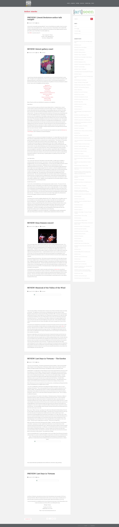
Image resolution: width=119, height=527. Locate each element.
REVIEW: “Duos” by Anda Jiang (80, 263)
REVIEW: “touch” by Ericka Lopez (80, 256)
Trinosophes (47, 89)
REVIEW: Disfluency (78, 207)
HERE (30, 32)
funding (77, 3)
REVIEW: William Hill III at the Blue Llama (82, 251)
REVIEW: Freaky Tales (78, 101)
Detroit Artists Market (47, 94)
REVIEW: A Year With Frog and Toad (81, 115)
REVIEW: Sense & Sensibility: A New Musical (83, 57)
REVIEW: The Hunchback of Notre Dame (82, 64)
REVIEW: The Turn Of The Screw (81, 92)
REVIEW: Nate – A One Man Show (81, 188)
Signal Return (47, 85)
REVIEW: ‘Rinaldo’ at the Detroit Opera (82, 143)
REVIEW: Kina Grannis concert (40, 223)
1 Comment (43, 52)
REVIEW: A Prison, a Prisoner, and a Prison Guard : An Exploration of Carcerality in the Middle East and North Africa (82, 172)
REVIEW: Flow (77, 133)
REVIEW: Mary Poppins (78, 153)
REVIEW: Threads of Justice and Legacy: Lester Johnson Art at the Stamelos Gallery (82, 270)
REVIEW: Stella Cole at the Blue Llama (81, 243)
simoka (38, 22)
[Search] (91, 19)
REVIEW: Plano (77, 258)
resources (82, 3)
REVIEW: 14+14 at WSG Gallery (80, 148)
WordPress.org (77, 33)
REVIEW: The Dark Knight (79, 66)
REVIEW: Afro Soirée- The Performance (82, 226)
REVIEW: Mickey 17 (78, 106)
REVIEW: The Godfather (79, 128)
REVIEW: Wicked (77, 218)
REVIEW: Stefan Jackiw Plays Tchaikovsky (82, 84)
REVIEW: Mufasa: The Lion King (80, 215)
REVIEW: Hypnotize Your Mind (80, 228)
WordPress (93, 525)
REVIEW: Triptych (78, 74)
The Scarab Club (47, 91)
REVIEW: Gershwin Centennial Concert (82, 137)
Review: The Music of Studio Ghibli (81, 82)
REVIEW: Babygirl (77, 196)
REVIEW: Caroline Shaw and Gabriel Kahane (82, 193)
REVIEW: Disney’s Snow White (80, 47)
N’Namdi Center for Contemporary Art (47, 92)
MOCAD (47, 95)
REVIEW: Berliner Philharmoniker (80, 220)
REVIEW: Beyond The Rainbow (80, 80)
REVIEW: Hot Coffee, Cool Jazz (80, 151)
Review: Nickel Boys (78, 89)
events (68, 3)
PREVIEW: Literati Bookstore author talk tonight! (44, 18)
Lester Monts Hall (47, 100)
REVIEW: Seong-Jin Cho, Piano (80, 104)
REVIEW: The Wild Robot (79, 49)
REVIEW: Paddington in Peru (80, 61)
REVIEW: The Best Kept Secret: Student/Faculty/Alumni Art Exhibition (81, 191)
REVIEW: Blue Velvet (78, 204)
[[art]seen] (28, 2)
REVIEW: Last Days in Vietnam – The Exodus (46, 358)
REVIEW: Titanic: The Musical (80, 54)
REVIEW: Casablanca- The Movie (80, 125)
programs (73, 3)
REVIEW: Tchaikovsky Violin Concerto (81, 146)
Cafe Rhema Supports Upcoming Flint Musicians (83, 71)
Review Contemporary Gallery (47, 97)
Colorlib (85, 525)
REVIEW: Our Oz (77, 45)
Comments (77, 30)
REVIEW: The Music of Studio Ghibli (81, 135)
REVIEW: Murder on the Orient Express (82, 278)
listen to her (57, 269)
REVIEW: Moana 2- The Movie (80, 185)
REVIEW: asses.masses (79, 59)
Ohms (62, 326)
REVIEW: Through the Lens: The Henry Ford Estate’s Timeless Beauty (83, 267)
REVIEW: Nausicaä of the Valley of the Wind (46, 288)
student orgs (87, 3)
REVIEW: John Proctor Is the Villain (81, 231)
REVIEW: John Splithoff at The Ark (81, 96)
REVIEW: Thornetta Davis (79, 198)
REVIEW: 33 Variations (78, 236)
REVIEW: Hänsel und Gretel (79, 233)
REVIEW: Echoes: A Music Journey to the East (83, 130)
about (92, 3)
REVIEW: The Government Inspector (81, 87)
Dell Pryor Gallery (47, 98)
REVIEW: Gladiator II (78, 209)
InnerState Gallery (47, 88)
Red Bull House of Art (47, 86)
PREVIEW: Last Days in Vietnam (41, 473)
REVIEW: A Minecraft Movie (79, 52)
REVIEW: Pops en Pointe (79, 94)
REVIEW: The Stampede (79, 179)
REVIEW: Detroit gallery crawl (40, 49)
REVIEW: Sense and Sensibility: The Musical (83, 117)
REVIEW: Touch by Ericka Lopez (80, 275)
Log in (75, 26)
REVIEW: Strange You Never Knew (81, 99)
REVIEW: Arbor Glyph (78, 273)
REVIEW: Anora (77, 249)
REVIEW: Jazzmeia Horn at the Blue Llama (82, 119)
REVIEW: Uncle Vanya (78, 240)
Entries (76, 28)
